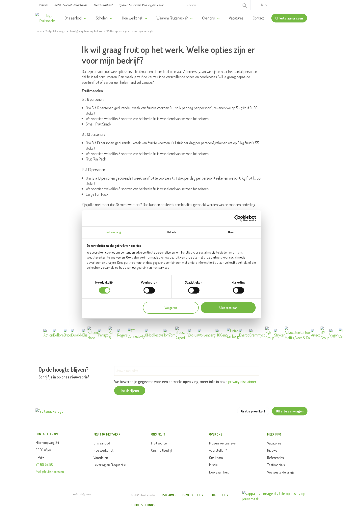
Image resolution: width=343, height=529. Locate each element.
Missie (213, 465)
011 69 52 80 (44, 464)
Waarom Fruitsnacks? (172, 17)
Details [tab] (171, 232)
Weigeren (171, 308)
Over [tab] (231, 232)
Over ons (209, 17)
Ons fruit (158, 434)
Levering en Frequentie (109, 465)
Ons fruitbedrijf (161, 450)
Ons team (216, 457)
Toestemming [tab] (112, 232)
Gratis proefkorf (253, 411)
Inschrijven (130, 390)
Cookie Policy (218, 495)
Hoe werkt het (132, 17)
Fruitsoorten (160, 443)
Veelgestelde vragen (55, 31)
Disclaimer (168, 495)
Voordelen (100, 457)
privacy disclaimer (242, 381)
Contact (258, 17)
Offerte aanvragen (289, 18)
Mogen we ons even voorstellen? (223, 446)
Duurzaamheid (102, 5)
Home (39, 31)
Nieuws (272, 450)
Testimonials (276, 465)
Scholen (102, 17)
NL (263, 5)
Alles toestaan (228, 308)
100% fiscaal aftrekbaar (70, 5)
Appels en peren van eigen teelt (141, 5)
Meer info (274, 434)
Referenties (275, 457)
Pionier (43, 5)
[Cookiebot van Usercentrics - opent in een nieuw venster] (238, 218)
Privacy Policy (192, 495)
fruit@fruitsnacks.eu (50, 471)
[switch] (149, 290)
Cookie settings (143, 505)
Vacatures (236, 17)
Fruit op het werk (106, 434)
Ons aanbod (73, 17)
